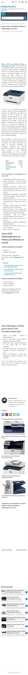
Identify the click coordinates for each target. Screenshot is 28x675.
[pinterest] (10, 414)
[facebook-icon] (13, 2)
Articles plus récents (7, 550)
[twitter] (6, 414)
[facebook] (3, 414)
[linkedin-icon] (22, 2)
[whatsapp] (14, 414)
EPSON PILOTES (8, 7)
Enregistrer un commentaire (17, 31)
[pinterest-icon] (26, 2)
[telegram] (18, 414)
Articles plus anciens (21, 550)
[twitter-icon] (16, 2)
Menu (3, 14)
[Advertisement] (14, 570)
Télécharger (17, 257)
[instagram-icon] (19, 2)
